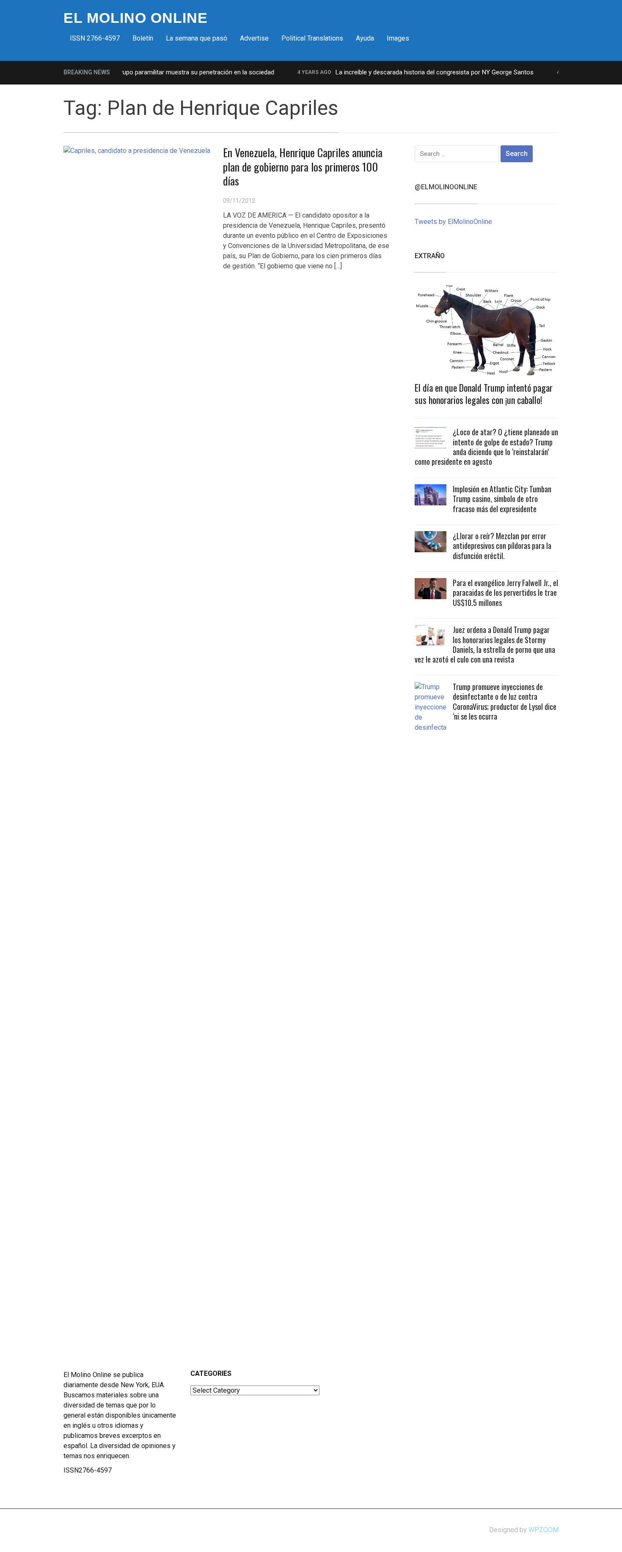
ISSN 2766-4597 (95, 38)
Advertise (254, 38)
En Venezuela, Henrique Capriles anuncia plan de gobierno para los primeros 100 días (303, 166)
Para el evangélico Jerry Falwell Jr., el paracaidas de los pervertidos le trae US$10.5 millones (505, 592)
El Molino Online (135, 18)
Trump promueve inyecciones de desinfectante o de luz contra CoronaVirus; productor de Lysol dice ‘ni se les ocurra (504, 701)
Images (398, 38)
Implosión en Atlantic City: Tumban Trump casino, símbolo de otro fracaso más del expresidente (502, 498)
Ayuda (365, 38)
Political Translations (312, 38)
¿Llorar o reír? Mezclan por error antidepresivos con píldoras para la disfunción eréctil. (502, 545)
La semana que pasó (196, 38)
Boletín (142, 38)
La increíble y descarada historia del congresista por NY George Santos (417, 72)
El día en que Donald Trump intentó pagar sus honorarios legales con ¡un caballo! (484, 393)
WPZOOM (543, 1530)
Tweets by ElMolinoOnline (453, 222)
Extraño (430, 256)
